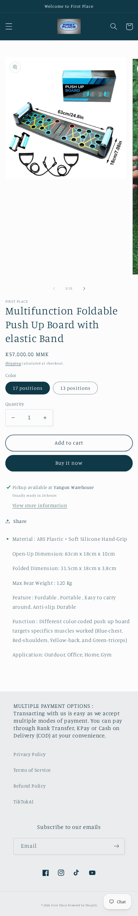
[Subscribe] (116, 846)
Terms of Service (32, 770)
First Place (59, 905)
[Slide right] (84, 288)
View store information (39, 505)
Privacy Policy (29, 754)
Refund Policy (29, 786)
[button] (8, 26)
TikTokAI (23, 801)
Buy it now (69, 463)
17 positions (28, 388)
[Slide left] (54, 288)
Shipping (13, 363)
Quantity (14, 404)
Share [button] (20, 521)
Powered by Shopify (82, 905)
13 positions (75, 388)
